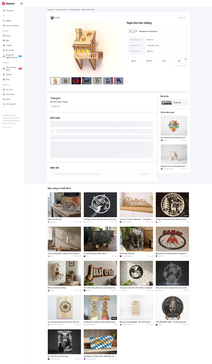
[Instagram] (7, 111)
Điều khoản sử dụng (9, 123)
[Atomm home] (8, 3)
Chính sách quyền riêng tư (11, 121)
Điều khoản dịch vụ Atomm (11, 118)
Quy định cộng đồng (9, 115)
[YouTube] (11, 111)
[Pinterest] (14, 111)
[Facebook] (4, 111)
